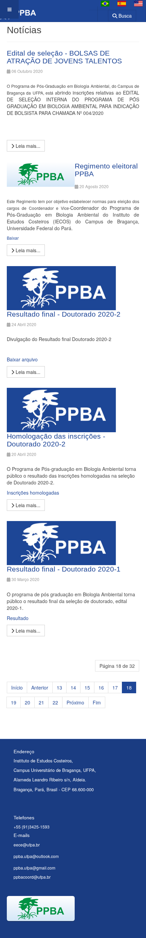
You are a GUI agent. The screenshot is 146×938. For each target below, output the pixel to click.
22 (55, 702)
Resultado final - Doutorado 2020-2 (64, 314)
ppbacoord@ (26, 877)
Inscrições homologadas (33, 492)
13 (59, 687)
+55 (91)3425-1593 (32, 827)
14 (73, 687)
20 (27, 702)
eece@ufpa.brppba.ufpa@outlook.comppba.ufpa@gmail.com (36, 856)
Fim (97, 702)
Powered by (38, 929)
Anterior (39, 687)
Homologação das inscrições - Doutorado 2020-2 (56, 440)
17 (115, 687)
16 (101, 687)
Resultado (18, 618)
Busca (124, 15)
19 (13, 702)
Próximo (75, 702)
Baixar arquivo (22, 359)
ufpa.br (44, 877)
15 (87, 687)
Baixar (13, 238)
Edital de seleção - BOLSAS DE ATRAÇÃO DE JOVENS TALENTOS (64, 57)
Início (17, 687)
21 (41, 702)
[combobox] (98, 13)
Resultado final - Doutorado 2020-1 (64, 569)
